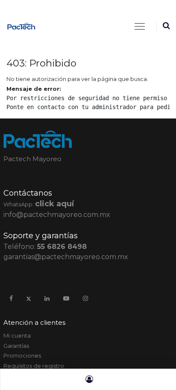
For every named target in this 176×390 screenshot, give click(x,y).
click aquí (54, 203)
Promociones (22, 355)
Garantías (16, 345)
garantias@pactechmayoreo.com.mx (65, 257)
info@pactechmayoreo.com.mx (56, 215)
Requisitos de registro (33, 365)
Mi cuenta (17, 335)
